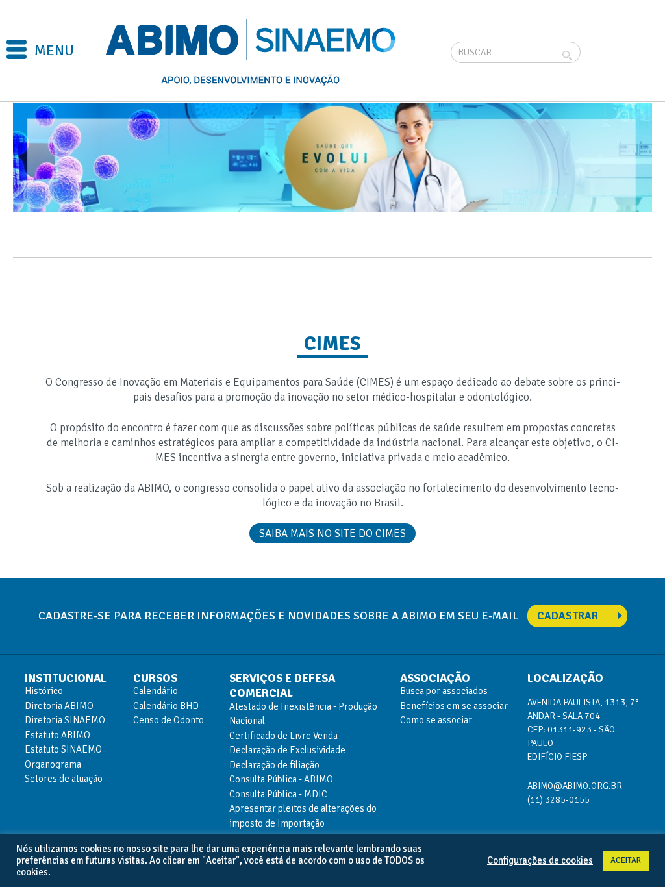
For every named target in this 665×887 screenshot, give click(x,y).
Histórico (44, 691)
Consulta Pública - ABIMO (281, 779)
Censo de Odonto (168, 720)
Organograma (53, 764)
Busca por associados (444, 691)
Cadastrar (567, 616)
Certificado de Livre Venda (283, 736)
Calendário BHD (166, 706)
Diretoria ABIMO (59, 706)
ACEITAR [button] (625, 860)
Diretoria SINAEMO (65, 720)
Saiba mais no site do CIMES (332, 533)
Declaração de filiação (274, 765)
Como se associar (436, 720)
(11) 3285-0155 (558, 799)
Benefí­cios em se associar (454, 706)
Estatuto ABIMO (57, 735)
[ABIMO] (252, 51)
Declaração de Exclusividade (287, 750)
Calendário (155, 691)
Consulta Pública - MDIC (278, 794)
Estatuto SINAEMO (63, 749)
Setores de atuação (64, 778)
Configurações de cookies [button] (540, 860)
